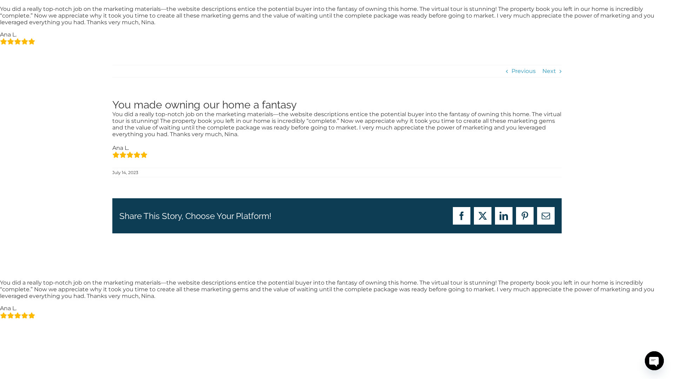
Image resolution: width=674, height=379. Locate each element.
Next (549, 71)
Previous (523, 71)
